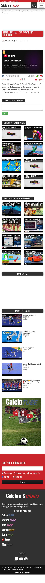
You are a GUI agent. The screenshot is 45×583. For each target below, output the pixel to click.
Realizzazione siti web (22, 572)
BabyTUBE (22, 525)
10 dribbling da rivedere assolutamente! (29, 332)
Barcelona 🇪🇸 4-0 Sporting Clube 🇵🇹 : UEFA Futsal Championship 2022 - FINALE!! (31, 381)
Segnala (40, 79)
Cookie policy (6, 570)
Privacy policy (37, 567)
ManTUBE (22, 544)
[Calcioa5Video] (10, 5)
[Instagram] (38, 1)
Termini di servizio (18, 570)
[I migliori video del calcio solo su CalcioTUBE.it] (21, 421)
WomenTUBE (22, 520)
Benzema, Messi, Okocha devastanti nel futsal (32, 365)
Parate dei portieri (16, 11)
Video (7, 11)
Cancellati (18, 476)
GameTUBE (22, 534)
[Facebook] (42, 1)
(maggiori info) (35, 473)
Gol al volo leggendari (28, 348)
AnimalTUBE (22, 530)
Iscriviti (6, 476)
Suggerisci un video (13, 1)
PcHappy (22, 539)
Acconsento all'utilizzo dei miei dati (22, 473)
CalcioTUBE (22, 515)
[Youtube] (40, 1)
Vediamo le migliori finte (29, 315)
